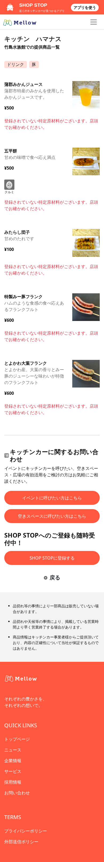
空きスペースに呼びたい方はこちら (52, 516)
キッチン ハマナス (33, 38)
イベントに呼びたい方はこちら (52, 498)
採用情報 (12, 782)
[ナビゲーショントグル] (93, 22)
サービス (12, 771)
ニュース (12, 750)
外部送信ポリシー (21, 842)
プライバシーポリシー (25, 831)
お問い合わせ (17, 793)
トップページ (17, 739)
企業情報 (12, 761)
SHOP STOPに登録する (52, 558)
